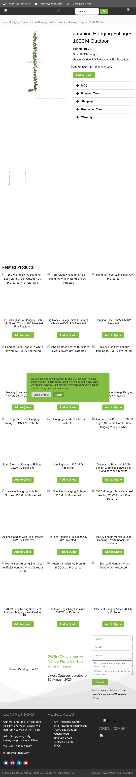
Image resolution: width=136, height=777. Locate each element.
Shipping (87, 101)
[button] (58, 11)
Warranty (87, 117)
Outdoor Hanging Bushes (42, 22)
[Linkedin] (19, 762)
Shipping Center (64, 741)
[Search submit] (104, 11)
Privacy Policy (109, 773)
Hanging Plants (18, 22)
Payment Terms (91, 93)
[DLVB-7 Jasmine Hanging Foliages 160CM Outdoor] (34, 62)
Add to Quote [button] (22, 335)
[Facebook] (5, 762)
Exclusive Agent (64, 737)
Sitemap (95, 773)
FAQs (57, 745)
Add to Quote (83, 75)
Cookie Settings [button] (41, 395)
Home (5, 22)
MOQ (84, 85)
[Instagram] (12, 762)
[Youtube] (25, 762)
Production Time (91, 109)
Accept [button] (58, 395)
